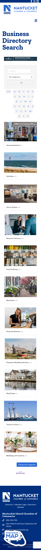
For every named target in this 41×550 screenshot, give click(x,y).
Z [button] (27, 116)
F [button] (15, 96)
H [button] (24, 96)
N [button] (30, 101)
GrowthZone (29, 547)
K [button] (16, 101)
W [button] (30, 111)
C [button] (23, 91)
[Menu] (36, 20)
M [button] (25, 101)
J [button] (32, 96)
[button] (27, 464)
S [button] (32, 106)
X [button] (19, 116)
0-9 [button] (8, 91)
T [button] (16, 111)
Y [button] (23, 116)
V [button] (25, 111)
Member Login (20, 504)
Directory (9, 504)
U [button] (21, 111)
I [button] (28, 96)
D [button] (28, 91)
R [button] (28, 106)
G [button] (19, 96)
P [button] (19, 106)
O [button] (15, 106)
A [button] (14, 91)
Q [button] (24, 106)
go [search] (21, 82)
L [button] (20, 101)
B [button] (19, 91)
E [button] (32, 91)
